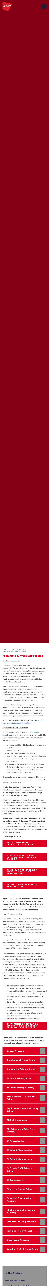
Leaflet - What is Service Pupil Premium (22, 886)
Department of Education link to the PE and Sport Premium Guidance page (22, 1026)
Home (5, 649)
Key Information (19, 649)
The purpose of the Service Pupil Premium (20, 843)
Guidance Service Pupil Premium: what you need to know (21, 857)
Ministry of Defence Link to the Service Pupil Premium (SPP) (22, 872)
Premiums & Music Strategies (14, 651)
